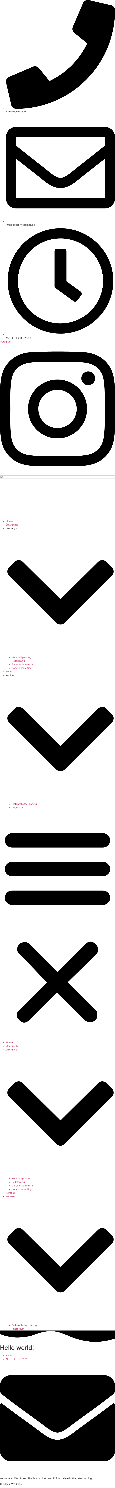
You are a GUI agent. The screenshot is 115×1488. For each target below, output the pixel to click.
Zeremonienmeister (23, 664)
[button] (57, 925)
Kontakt (10, 671)
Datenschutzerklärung (24, 803)
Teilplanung (18, 660)
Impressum (18, 807)
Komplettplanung (21, 657)
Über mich (12, 524)
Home (9, 521)
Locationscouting (22, 667)
